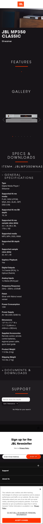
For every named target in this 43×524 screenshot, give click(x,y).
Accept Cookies (21, 520)
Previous (4, 120)
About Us (6, 479)
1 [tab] (21, 72)
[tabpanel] (21, 117)
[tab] (12, 136)
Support (5, 471)
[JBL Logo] (21, 4)
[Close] (40, 489)
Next (39, 120)
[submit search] (28, 399)
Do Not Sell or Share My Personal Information (21, 514)
